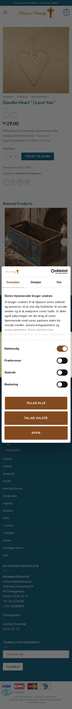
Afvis (35, 432)
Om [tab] (59, 282)
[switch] (62, 360)
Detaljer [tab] (36, 282)
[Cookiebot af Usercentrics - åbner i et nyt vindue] (51, 271)
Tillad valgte (36, 418)
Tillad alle (36, 403)
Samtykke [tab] (13, 282)
